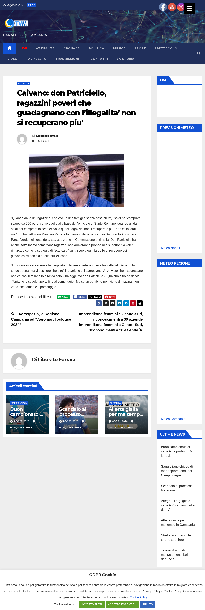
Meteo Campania (173, 419)
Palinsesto (36, 59)
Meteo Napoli (170, 248)
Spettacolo (166, 48)
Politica (96, 48)
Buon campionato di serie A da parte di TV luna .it (176, 451)
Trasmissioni (68, 59)
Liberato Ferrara (47, 136)
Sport (140, 48)
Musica (119, 48)
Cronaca (72, 48)
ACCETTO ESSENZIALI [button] (122, 604)
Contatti (99, 59)
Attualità (45, 48)
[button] (198, 53)
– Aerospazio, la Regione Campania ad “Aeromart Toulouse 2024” (41, 319)
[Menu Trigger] (189, 8)
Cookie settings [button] (64, 604)
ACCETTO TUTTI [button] (91, 604)
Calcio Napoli (19, 403)
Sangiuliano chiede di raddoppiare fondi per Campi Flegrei (177, 471)
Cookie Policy (139, 597)
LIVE (23, 48)
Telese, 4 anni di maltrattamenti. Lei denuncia (174, 555)
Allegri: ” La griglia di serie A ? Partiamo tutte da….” (178, 505)
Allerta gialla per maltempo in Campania (126, 414)
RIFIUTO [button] (147, 604)
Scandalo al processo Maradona (72, 414)
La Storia (125, 59)
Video (12, 59)
